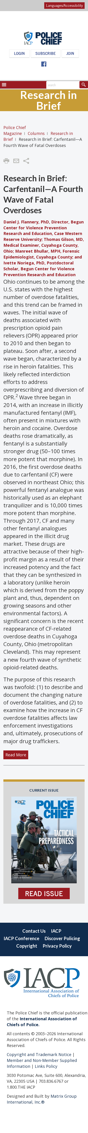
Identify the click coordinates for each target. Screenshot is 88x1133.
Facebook (43, 64)
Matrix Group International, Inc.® (42, 1099)
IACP (56, 931)
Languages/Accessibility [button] (64, 5)
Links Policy (45, 1066)
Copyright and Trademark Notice (39, 1054)
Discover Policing (62, 938)
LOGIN (19, 53)
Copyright (26, 946)
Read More (15, 755)
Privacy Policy (57, 946)
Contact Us (34, 931)
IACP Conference (21, 938)
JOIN (70, 53)
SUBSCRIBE (45, 53)
